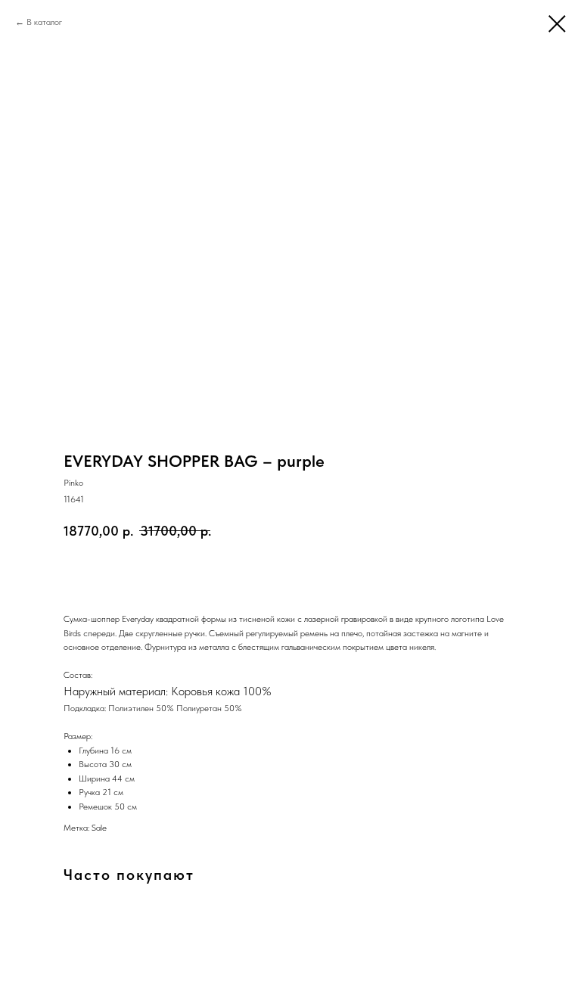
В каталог (44, 22)
